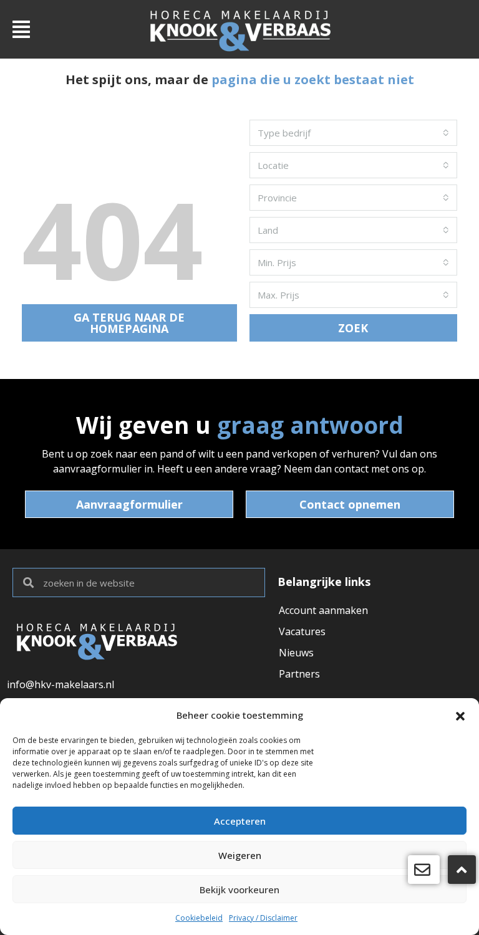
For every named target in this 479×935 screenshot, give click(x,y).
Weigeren (239, 855)
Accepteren (240, 821)
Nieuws (296, 652)
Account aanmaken (323, 610)
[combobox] (353, 133)
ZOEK (353, 327)
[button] (460, 715)
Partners (299, 674)
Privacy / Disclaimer (263, 918)
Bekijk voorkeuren (239, 889)
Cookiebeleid (199, 918)
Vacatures (302, 631)
